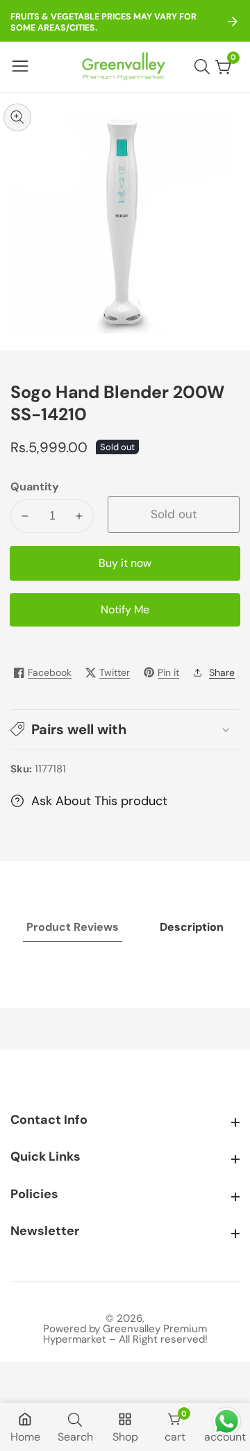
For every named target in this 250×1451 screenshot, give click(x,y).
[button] (125, 729)
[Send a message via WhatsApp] (226, 1421)
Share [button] (222, 672)
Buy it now (125, 563)
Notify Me (125, 609)
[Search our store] (204, 66)
